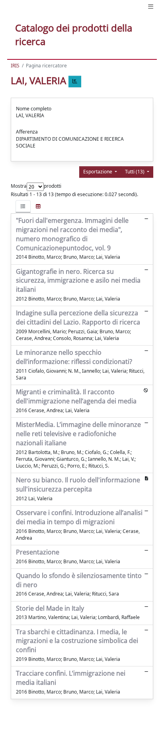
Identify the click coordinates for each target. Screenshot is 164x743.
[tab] (23, 206)
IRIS (15, 65)
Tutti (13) (135, 171)
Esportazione (98, 171)
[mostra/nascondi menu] (150, 7)
